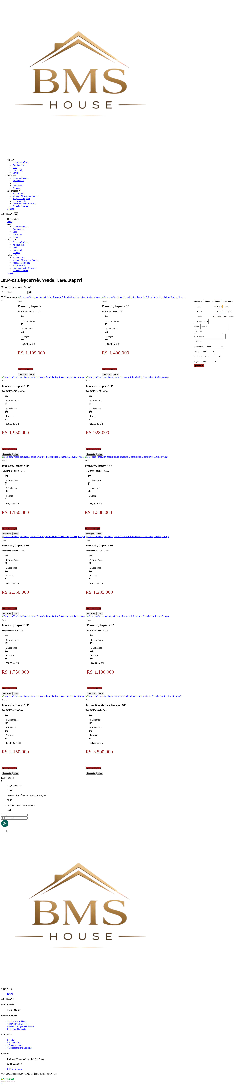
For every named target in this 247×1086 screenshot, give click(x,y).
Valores (197, 327)
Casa (15, 167)
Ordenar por (228, 317)
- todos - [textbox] (219, 316)
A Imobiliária (18, 193)
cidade (225, 307)
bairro (229, 312)
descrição (23, 374)
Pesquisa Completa (21, 198)
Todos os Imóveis (20, 162)
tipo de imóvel (227, 301)
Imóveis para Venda (17, 1021)
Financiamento (19, 201)
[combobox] (217, 301)
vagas (196, 362)
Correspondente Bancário (24, 203)
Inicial (11, 1040)
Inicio (9, 221)
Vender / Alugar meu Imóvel (25, 196)
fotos (32, 374)
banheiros (198, 357)
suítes (196, 352)
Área (196, 337)
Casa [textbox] (219, 306)
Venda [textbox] (217, 301)
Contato (10, 209)
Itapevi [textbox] (222, 311)
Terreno (16, 173)
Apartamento (18, 165)
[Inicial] (78, 155)
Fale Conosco (15, 1069)
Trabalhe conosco (20, 206)
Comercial (17, 170)
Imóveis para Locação (18, 1024)
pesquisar (199, 365)
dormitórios (198, 347)
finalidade (198, 301)
